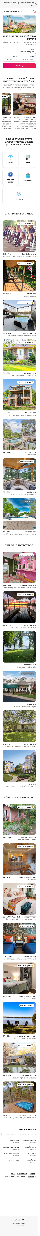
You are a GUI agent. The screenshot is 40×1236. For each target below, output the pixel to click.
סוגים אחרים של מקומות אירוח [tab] (26, 1134)
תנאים (16, 1225)
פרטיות (22, 1225)
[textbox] (27, 59)
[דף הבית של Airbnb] (34, 11)
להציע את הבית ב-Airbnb (13, 11)
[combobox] (19, 51)
